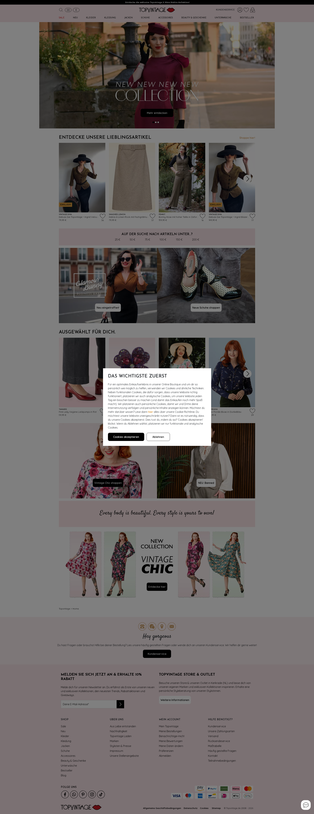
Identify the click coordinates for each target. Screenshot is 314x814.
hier (150, 411)
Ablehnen (158, 436)
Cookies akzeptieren (126, 436)
